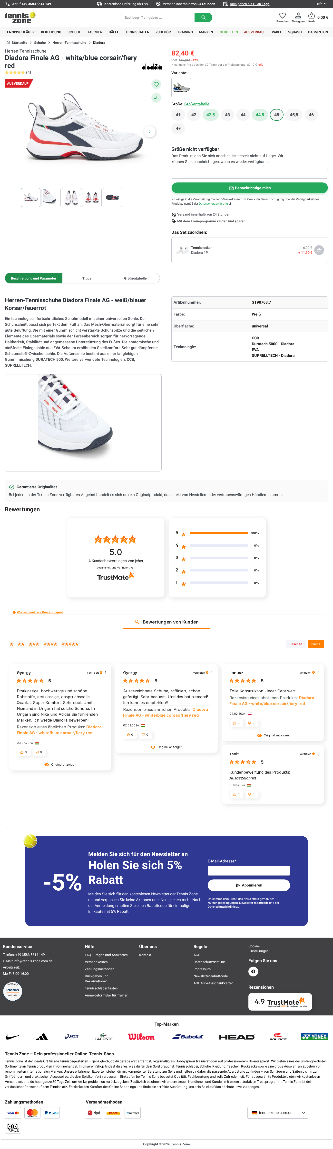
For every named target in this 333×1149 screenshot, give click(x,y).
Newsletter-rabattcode (253, 903)
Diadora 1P (199, 252)
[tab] (33, 278)
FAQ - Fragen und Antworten (106, 955)
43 (229, 116)
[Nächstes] (150, 131)
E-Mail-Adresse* (222, 861)
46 (313, 116)
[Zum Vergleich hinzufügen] (156, 98)
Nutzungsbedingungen (223, 903)
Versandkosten (96, 962)
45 (279, 116)
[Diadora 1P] (182, 250)
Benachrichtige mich (253, 188)
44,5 (260, 114)
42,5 (210, 114)
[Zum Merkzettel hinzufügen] (156, 84)
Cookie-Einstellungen (253, 948)
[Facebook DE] (253, 972)
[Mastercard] (32, 1113)
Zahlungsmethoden (99, 969)
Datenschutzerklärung (213, 203)
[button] (14, 612)
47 (180, 130)
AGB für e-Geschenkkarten (214, 983)
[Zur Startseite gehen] (20, 17)
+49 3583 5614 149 (36, 4)
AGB (197, 955)
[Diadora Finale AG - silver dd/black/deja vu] (181, 87)
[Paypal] (52, 1113)
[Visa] (13, 1113)
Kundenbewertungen (115, 561)
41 (180, 116)
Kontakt (145, 955)
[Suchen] (203, 17)
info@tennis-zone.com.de (33, 961)
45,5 (296, 116)
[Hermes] (133, 1113)
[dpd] (94, 1113)
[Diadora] (152, 66)
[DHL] (113, 1113)
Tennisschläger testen (101, 988)
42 (196, 116)
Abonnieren (252, 885)
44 (245, 116)
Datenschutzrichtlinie (221, 906)
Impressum (202, 969)
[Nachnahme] (13, 1127)
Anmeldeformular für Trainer (106, 995)
